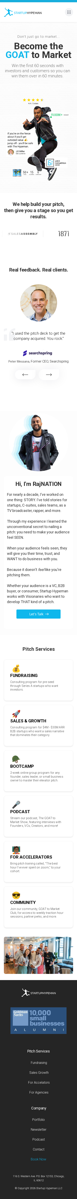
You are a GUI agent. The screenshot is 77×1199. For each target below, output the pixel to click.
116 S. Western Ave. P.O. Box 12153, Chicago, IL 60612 (38, 1178)
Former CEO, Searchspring (50, 361)
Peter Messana (18, 361)
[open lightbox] (32, 111)
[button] (69, 12)
